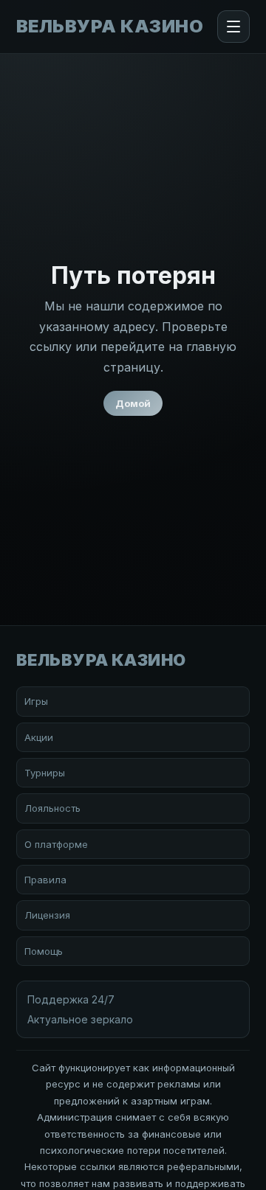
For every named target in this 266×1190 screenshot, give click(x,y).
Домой (133, 403)
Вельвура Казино (109, 26)
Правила (45, 879)
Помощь (43, 951)
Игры (36, 701)
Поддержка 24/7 (71, 999)
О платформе (56, 844)
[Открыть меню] (233, 26)
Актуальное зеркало (80, 1019)
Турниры (44, 773)
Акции (38, 737)
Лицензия (47, 915)
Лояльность (52, 808)
